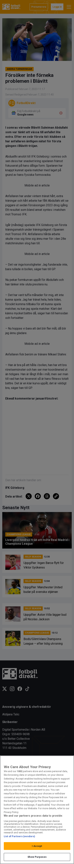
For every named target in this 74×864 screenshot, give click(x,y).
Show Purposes (37, 856)
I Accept (37, 846)
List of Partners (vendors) (19, 836)
